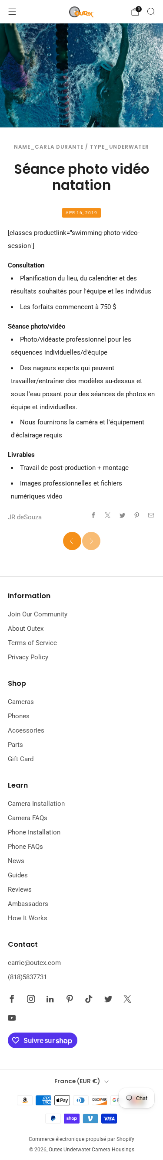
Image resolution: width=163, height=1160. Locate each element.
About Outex (25, 628)
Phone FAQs (25, 846)
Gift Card (20, 759)
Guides (18, 875)
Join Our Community (37, 614)
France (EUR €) (77, 1081)
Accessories (26, 730)
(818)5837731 (27, 977)
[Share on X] (108, 515)
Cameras (21, 702)
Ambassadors (28, 904)
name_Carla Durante (48, 146)
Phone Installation (34, 832)
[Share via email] (151, 515)
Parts (15, 745)
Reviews (20, 889)
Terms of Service (32, 643)
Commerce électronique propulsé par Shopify (81, 1139)
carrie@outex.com (34, 963)
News (16, 861)
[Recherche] (150, 11)
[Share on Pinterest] (137, 515)
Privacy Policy (28, 657)
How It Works (27, 918)
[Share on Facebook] (93, 515)
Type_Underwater (119, 146)
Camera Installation (36, 804)
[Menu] (12, 11)
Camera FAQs (27, 818)
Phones (19, 716)
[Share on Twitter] (122, 515)
